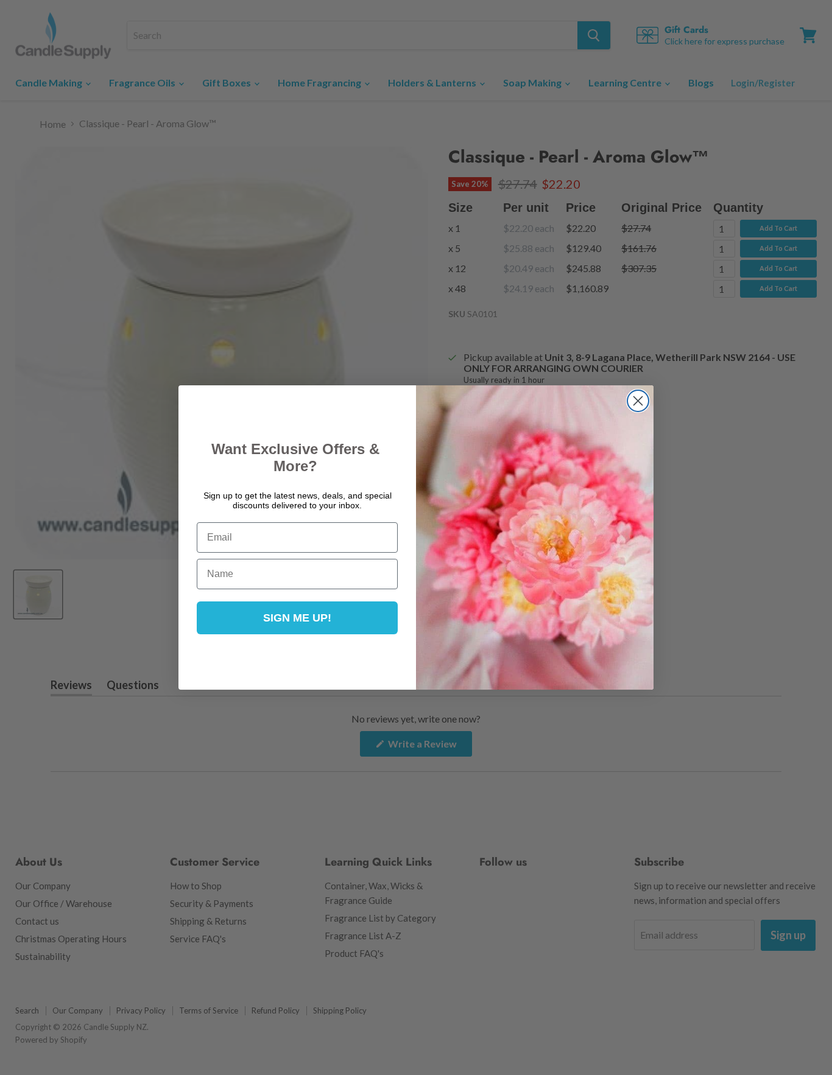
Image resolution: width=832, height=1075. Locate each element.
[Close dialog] (638, 400)
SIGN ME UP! (297, 618)
